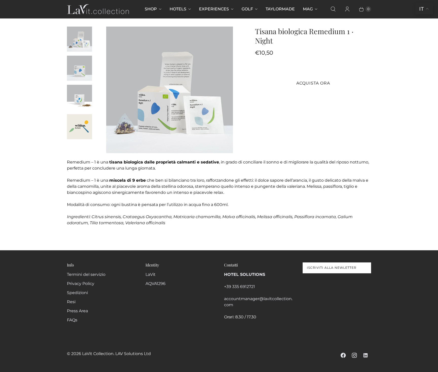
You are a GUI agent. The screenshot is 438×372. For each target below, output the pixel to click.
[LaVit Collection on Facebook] (343, 355)
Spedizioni (77, 292)
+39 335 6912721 (239, 286)
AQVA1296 (155, 283)
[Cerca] (333, 9)
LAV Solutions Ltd (133, 353)
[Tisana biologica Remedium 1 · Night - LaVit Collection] (169, 90)
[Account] (347, 9)
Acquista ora (313, 83)
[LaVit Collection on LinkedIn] (365, 355)
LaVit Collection (98, 353)
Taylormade (280, 9)
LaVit (150, 274)
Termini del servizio (86, 274)
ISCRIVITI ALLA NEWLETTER (331, 268)
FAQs (72, 320)
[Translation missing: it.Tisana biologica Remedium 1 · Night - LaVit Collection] (79, 39)
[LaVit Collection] (98, 9)
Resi (71, 301)
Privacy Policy (80, 283)
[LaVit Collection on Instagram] (354, 355)
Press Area (77, 310)
